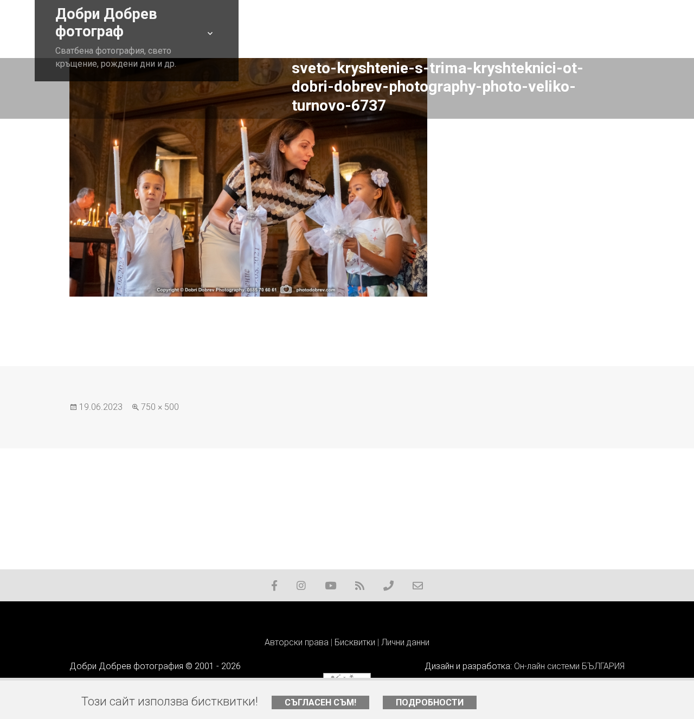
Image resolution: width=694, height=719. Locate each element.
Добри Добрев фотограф (106, 22)
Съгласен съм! (320, 702)
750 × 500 (160, 407)
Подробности (430, 702)
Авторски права (297, 642)
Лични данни (405, 642)
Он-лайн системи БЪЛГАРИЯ (569, 666)
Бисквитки (355, 642)
